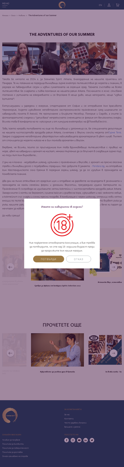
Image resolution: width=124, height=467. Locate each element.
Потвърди (48, 259)
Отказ (78, 259)
